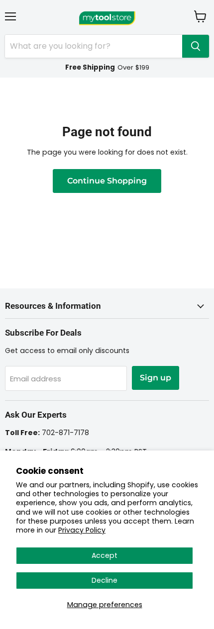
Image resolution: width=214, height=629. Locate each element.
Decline (104, 580)
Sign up (155, 377)
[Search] (195, 46)
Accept (104, 555)
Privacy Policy (82, 530)
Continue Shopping (107, 180)
